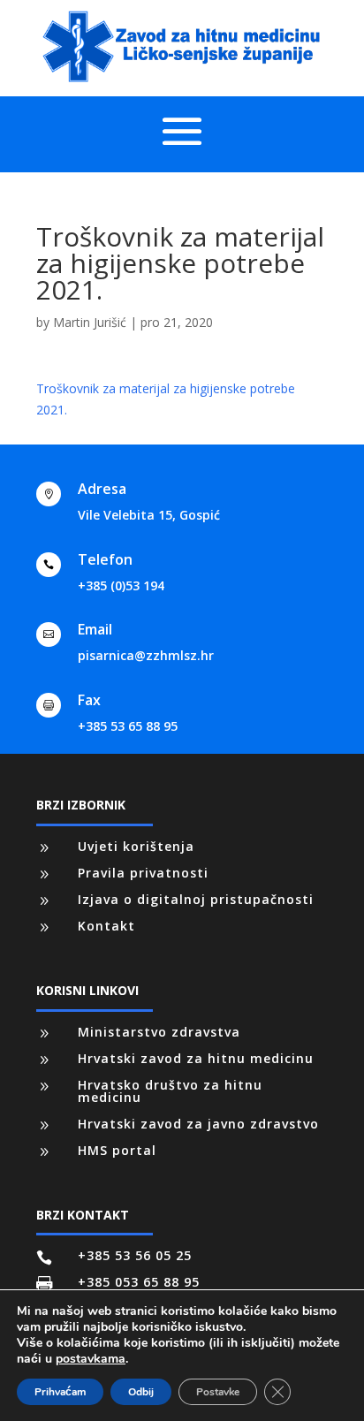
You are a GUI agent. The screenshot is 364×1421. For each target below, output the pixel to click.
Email (95, 629)
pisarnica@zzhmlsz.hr (146, 655)
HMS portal (117, 1150)
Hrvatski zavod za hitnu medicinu (196, 1058)
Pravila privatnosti (143, 872)
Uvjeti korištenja (136, 846)
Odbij (141, 1392)
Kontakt (106, 925)
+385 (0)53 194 (121, 585)
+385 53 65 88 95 (128, 726)
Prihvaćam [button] (60, 1392)
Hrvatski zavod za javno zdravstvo (198, 1123)
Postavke (217, 1392)
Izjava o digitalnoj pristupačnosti (196, 899)
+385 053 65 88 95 (139, 1281)
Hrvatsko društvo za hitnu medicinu (170, 1091)
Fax (89, 700)
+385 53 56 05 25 (135, 1255)
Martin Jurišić (89, 322)
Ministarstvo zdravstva (159, 1031)
